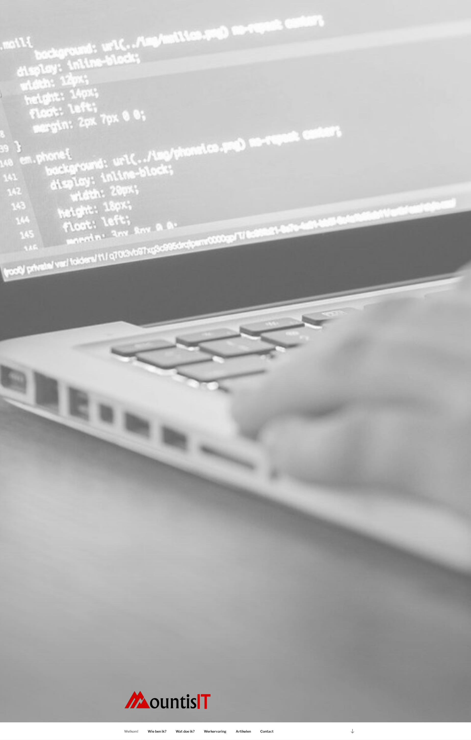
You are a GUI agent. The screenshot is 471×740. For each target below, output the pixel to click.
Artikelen (243, 731)
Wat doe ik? (185, 731)
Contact (267, 731)
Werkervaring (215, 731)
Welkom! (131, 731)
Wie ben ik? (157, 731)
